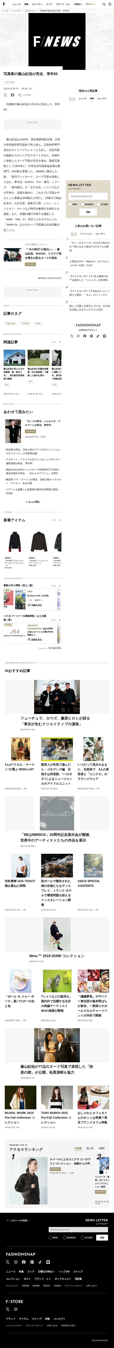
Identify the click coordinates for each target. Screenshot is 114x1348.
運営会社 (46, 1286)
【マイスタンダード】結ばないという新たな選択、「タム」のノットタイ (89, 293)
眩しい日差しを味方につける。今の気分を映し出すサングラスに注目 (89, 308)
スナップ (78, 1271)
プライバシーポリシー (74, 1286)
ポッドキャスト (63, 1279)
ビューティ (37, 4)
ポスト (27, 1279)
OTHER (104, 204)
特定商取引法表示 (68, 1325)
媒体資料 (36, 1286)
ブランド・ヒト (63, 4)
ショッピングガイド (14, 1325)
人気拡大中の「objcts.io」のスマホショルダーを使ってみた (89, 263)
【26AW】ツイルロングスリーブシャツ (38, 562)
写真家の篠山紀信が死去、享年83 (54, 11)
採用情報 (25, 1286)
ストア (49, 4)
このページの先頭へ (19, 1220)
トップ (5, 11)
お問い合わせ (91, 1286)
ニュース (16, 4)
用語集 (78, 1279)
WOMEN (89, 204)
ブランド (10, 1319)
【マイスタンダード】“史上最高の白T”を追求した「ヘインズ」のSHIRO (88, 278)
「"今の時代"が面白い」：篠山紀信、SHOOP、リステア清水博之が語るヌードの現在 (43, 253)
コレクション (13, 1279)
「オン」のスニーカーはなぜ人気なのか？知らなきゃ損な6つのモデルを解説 (89, 246)
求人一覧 (27, 585)
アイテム (23, 1319)
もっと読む (34, 501)
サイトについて (12, 1286)
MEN (74, 204)
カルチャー (30, 11)
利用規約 (57, 1286)
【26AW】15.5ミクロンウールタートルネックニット (14, 563)
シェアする (26, 95)
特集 (26, 4)
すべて (72, 98)
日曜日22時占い (46, 1271)
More (89, 4)
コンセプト (59, 1319)
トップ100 (64, 1271)
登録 (88, 212)
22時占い (78, 4)
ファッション (86, 234)
